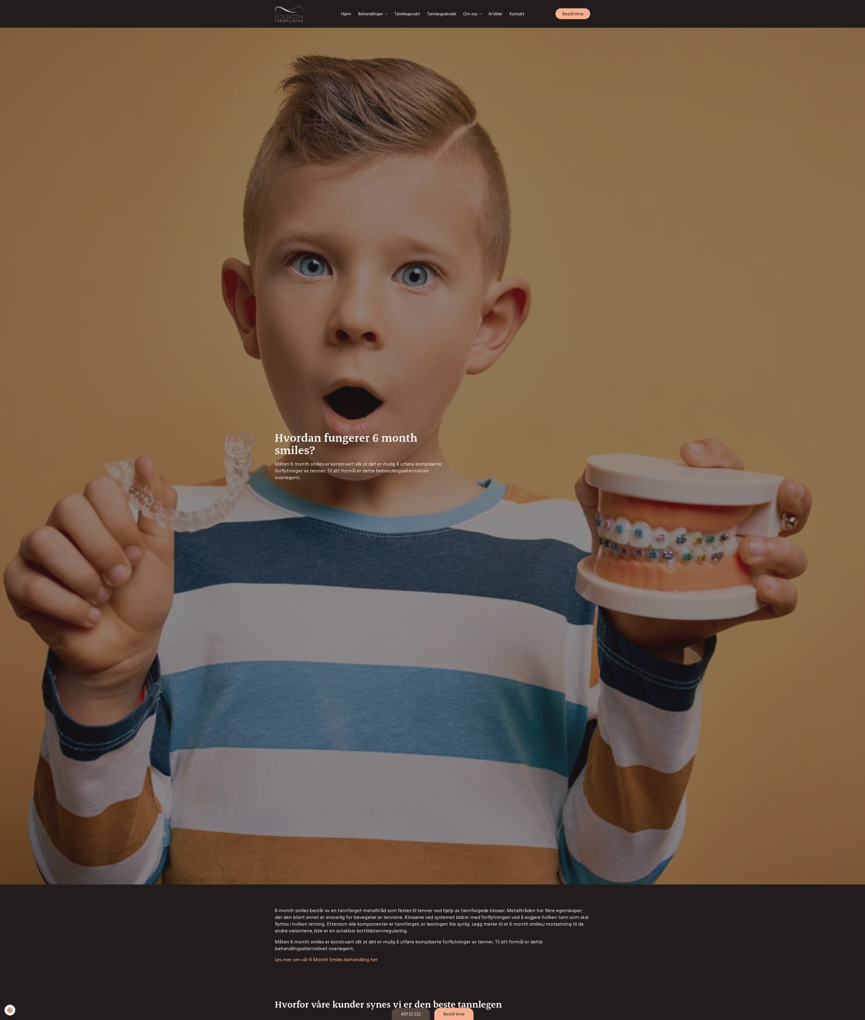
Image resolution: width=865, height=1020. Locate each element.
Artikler (495, 13)
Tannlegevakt (407, 13)
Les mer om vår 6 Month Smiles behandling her (326, 959)
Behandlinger (370, 13)
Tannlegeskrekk (441, 13)
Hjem (346, 13)
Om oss (470, 13)
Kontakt (516, 13)
